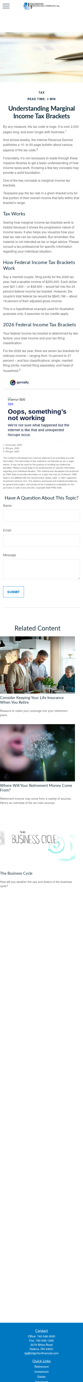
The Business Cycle (16, 873)
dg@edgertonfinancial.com (41, 1353)
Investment (41, 1372)
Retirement (41, 1367)
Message (9, 555)
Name (7, 505)
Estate (41, 1377)
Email (7, 530)
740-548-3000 (46, 1336)
